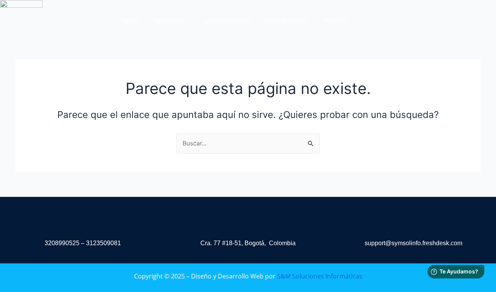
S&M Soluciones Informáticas (319, 276)
